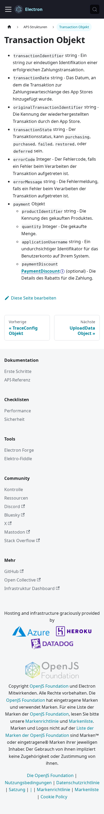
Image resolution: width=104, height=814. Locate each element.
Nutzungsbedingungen (28, 783)
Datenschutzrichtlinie (77, 783)
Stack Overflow (19, 540)
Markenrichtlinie (42, 721)
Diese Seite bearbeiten (33, 298)
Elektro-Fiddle (18, 459)
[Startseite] (9, 27)
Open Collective (20, 580)
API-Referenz (17, 380)
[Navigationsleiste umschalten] (8, 9)
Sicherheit (14, 419)
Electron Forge (19, 450)
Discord (12, 506)
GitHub (11, 571)
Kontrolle (13, 489)
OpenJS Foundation (49, 686)
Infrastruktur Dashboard (29, 588)
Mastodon (14, 532)
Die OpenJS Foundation (50, 775)
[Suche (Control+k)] (95, 9)
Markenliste (81, 721)
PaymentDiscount (40, 271)
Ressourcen (16, 498)
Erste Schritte (17, 371)
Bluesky (12, 515)
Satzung (17, 789)
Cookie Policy (54, 797)
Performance (17, 411)
